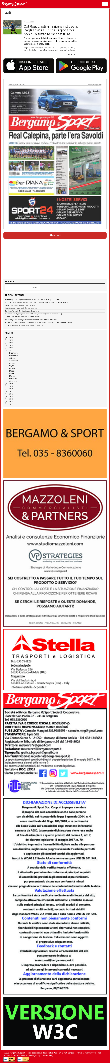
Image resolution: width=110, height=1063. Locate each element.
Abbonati (55, 235)
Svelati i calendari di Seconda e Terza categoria (20, 305)
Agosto (12, 363)
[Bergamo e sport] (55, 443)
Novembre (13, 355)
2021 (10, 350)
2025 (11, 340)
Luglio (11, 366)
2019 (11, 386)
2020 (11, 383)
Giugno (12, 368)
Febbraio (13, 378)
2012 (11, 404)
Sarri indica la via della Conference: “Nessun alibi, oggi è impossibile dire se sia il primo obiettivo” (37, 302)
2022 (11, 348)
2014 (11, 399)
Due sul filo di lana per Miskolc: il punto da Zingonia (22, 317)
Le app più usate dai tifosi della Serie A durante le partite (24, 325)
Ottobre (12, 358)
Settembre (13, 360)
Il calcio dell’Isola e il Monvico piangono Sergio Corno (22, 311)
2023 (11, 345)
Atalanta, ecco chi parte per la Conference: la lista (21, 308)
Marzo (12, 376)
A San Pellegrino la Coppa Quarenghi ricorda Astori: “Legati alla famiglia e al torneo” (32, 299)
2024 (11, 342)
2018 (11, 389)
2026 (11, 337)
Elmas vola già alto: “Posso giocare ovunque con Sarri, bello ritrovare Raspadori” (31, 320)
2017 (11, 391)
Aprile (11, 373)
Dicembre (13, 353)
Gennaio (13, 381)
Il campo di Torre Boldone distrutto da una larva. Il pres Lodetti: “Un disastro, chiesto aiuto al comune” (38, 322)
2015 (11, 396)
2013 (11, 401)
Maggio (12, 371)
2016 (11, 394)
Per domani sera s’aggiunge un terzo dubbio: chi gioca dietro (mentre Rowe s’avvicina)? (33, 314)
